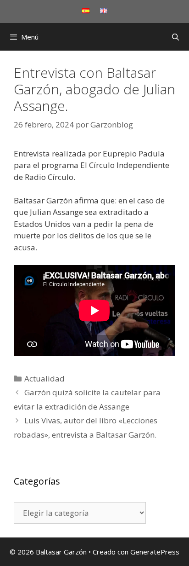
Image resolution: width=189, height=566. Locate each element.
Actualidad (44, 378)
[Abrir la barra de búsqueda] (175, 37)
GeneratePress (154, 551)
